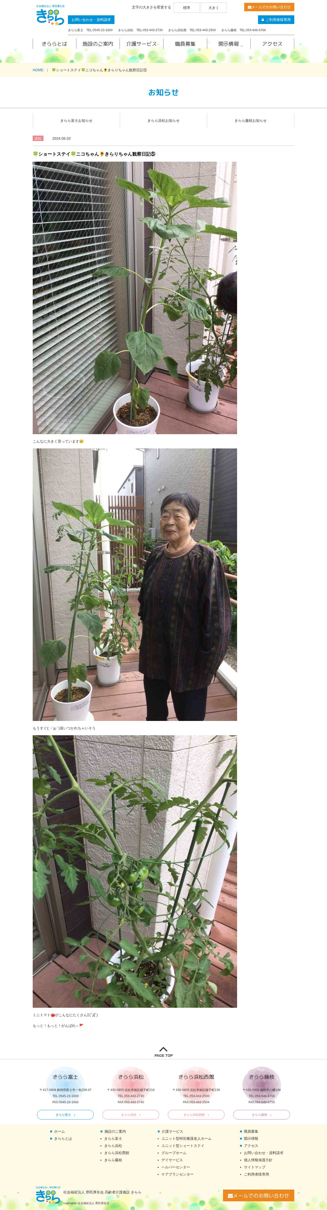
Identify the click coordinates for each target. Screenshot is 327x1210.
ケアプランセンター (177, 1174)
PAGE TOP (164, 1055)
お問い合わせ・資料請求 (91, 20)
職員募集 (185, 43)
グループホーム (173, 1153)
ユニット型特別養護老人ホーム (186, 1138)
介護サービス (141, 43)
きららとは (54, 43)
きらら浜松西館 (194, 1115)
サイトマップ (254, 1167)
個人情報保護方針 (258, 1160)
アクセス (272, 43)
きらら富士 (63, 1115)
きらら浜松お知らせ (163, 120)
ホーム (59, 1131)
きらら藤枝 (259, 1115)
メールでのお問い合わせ (271, 7)
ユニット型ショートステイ (182, 1146)
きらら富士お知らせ (76, 120)
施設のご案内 (98, 43)
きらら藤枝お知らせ (251, 120)
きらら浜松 (128, 1115)
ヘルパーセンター (175, 1167)
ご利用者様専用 (278, 20)
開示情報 (228, 43)
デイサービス (172, 1160)
